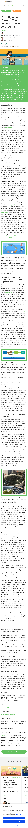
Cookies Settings (14, 825)
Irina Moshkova (13, 714)
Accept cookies (14, 818)
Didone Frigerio (5, 707)
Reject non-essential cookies (14, 821)
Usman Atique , (5, 714)
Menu (24, 6)
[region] (14, 816)
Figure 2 (22, 311)
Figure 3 (4, 440)
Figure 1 (12, 205)
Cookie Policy (19, 814)
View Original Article (14, 752)
